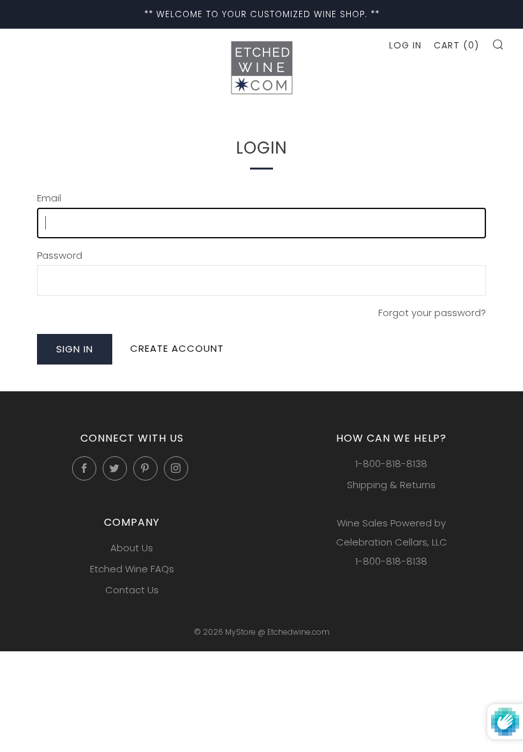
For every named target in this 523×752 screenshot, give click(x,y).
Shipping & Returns (391, 484)
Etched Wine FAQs (132, 568)
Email (49, 198)
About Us (131, 547)
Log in (405, 45)
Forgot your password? (432, 312)
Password (59, 255)
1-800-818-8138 (391, 463)
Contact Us (132, 590)
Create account (177, 348)
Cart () (457, 45)
